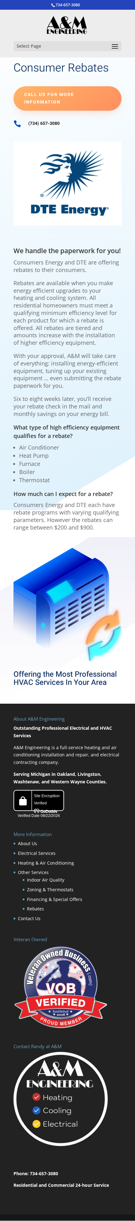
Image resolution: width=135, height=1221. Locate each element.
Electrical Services (37, 853)
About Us (27, 843)
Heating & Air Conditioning (46, 863)
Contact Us (29, 918)
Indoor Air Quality (45, 880)
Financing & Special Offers (54, 899)
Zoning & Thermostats (50, 890)
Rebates (35, 909)
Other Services (33, 872)
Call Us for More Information (49, 98)
